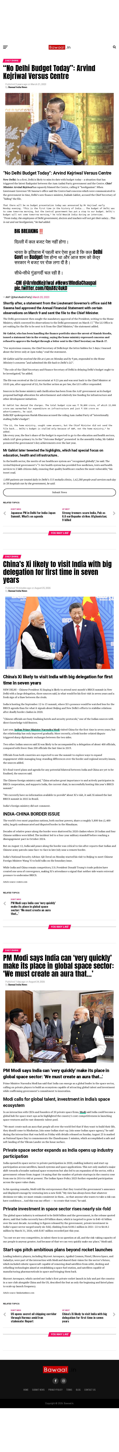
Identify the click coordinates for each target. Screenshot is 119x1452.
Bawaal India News (17, 87)
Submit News (59, 492)
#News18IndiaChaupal (75, 282)
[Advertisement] (59, 21)
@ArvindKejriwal (38, 282)
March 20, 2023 (41, 297)
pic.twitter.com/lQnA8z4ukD (40, 288)
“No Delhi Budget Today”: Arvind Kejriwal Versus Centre (57, 173)
